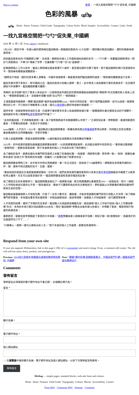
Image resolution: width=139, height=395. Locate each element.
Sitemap (79, 387)
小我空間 (59, 105)
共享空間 (106, 172)
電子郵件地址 (11, 334)
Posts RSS (50, 387)
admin (33, 43)
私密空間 (32, 114)
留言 (6, 288)
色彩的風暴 (61, 14)
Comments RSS (64, 387)
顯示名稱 (9, 320)
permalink (72, 248)
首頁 (87, 5)
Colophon (89, 387)
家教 (60, 216)
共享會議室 (88, 129)
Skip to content (10, 5)
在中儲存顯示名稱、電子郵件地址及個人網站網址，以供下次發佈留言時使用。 (53, 360)
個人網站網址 (10, 347)
